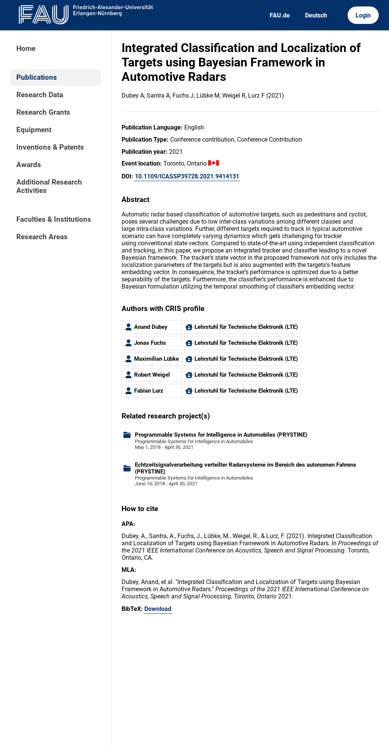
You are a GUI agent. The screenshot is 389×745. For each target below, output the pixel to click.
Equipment (33, 130)
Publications (36, 77)
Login (363, 15)
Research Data (39, 95)
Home (25, 48)
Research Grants (43, 112)
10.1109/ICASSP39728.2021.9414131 (187, 176)
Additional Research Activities (49, 186)
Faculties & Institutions (53, 219)
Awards (28, 165)
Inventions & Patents (50, 147)
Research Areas (42, 237)
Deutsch (316, 15)
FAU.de (280, 15)
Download (157, 608)
